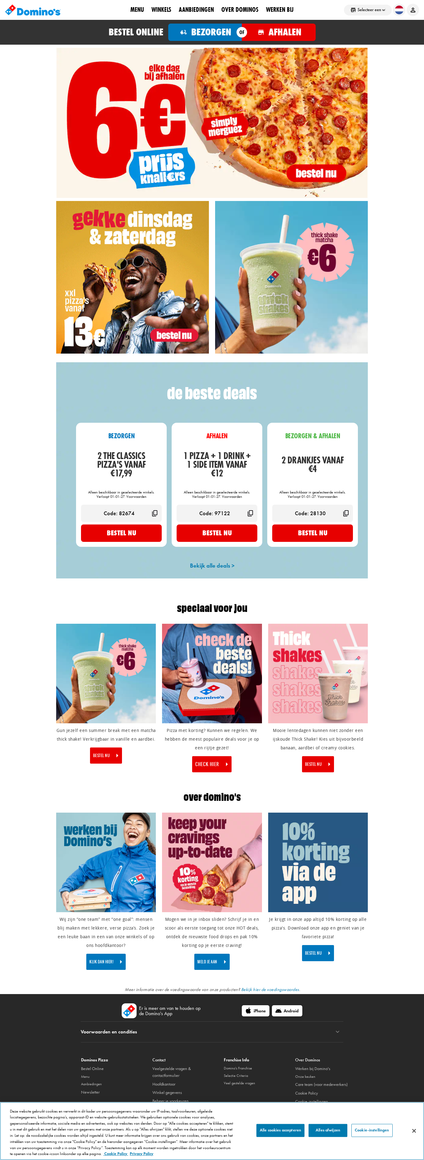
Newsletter (90, 1092)
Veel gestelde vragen (239, 1083)
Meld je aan (207, 962)
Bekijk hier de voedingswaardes (270, 989)
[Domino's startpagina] (33, 10)
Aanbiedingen (196, 10)
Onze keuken (305, 1076)
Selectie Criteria (236, 1075)
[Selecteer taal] (399, 10)
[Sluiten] (414, 1131)
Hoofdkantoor (163, 1084)
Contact (158, 1060)
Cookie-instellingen (311, 1101)
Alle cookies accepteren (280, 1130)
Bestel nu (101, 755)
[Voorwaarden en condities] (337, 1032)
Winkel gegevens (167, 1092)
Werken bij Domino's (312, 1068)
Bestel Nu (121, 533)
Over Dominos (240, 10)
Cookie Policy (306, 1093)
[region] (212, 1131)
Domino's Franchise (238, 1068)
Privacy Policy (141, 1153)
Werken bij (280, 10)
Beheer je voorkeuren (170, 1101)
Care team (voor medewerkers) (321, 1084)
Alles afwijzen (328, 1130)
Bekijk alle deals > (212, 565)
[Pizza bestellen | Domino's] (132, 352)
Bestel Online (92, 1068)
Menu (137, 10)
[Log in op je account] (413, 10)
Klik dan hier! (101, 962)
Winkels (161, 10)
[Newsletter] (212, 910)
